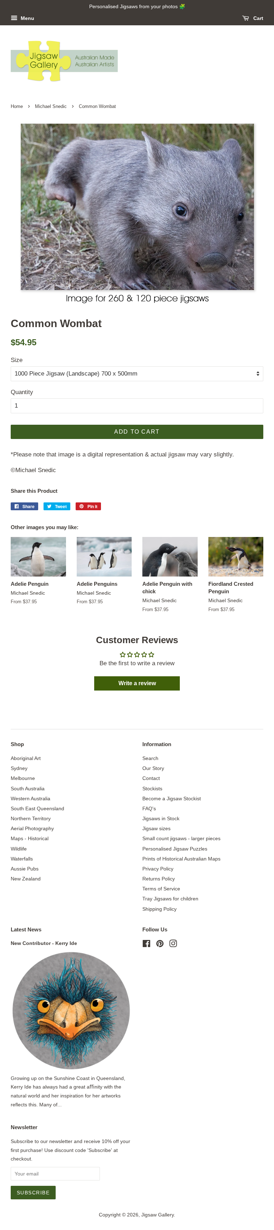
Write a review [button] (137, 683)
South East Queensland (37, 808)
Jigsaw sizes (156, 828)
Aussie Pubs (25, 869)
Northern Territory (31, 818)
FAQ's (149, 808)
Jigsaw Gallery (157, 1215)
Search (150, 758)
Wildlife (19, 849)
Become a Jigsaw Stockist (171, 798)
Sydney (19, 768)
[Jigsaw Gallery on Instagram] (173, 945)
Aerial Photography (32, 828)
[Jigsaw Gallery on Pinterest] (160, 945)
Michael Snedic (51, 106)
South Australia (28, 788)
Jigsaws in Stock (160, 818)
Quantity (22, 392)
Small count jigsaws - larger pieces (181, 838)
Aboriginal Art (26, 758)
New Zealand (26, 879)
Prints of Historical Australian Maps (181, 859)
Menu (26, 18)
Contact (151, 778)
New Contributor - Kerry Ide (44, 943)
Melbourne (23, 778)
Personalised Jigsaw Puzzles (174, 849)
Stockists (152, 788)
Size (16, 360)
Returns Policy (158, 879)
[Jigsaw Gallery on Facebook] (146, 945)
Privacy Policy (157, 869)
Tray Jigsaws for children (170, 898)
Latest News (26, 929)
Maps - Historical (30, 838)
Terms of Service (161, 889)
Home (17, 106)
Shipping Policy (159, 909)
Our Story (153, 768)
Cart (257, 18)
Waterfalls (22, 859)
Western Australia (30, 798)
